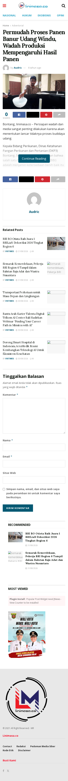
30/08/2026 (22, 301)
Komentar (10, 394)
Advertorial (18, 25)
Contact (7, 746)
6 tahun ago (34, 67)
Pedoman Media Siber (42, 746)
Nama (8, 440)
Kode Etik (8, 750)
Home (6, 25)
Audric (18, 67)
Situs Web (9, 473)
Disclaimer (24, 750)
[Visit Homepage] (34, 5)
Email (7, 456)
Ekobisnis (44, 15)
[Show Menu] (4, 5)
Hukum (27, 15)
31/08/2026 (22, 251)
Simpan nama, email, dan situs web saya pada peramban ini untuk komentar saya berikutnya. (33, 493)
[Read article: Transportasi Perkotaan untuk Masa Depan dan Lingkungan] (56, 296)
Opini (60, 15)
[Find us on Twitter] (8, 771)
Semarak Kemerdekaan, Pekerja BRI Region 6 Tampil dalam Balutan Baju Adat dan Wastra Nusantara (44, 558)
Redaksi (21, 746)
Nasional (9, 15)
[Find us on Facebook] (3, 771)
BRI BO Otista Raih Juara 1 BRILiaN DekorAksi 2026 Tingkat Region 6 (23, 242)
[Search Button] (63, 5)
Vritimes (9, 251)
